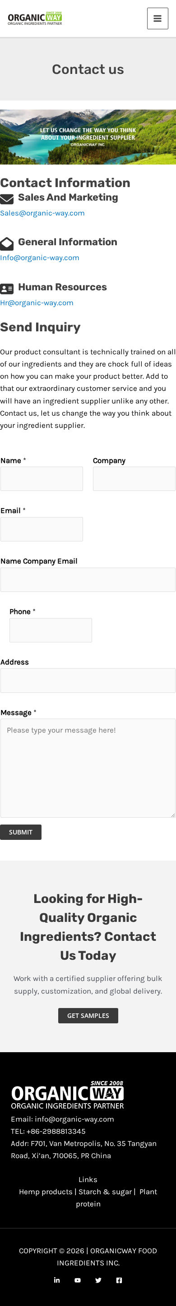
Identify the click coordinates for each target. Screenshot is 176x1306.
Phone (22, 611)
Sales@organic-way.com (42, 212)
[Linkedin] (57, 1280)
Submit (20, 832)
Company (109, 460)
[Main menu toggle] (158, 18)
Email (13, 510)
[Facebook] (119, 1280)
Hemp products (46, 1191)
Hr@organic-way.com (37, 302)
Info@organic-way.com (39, 257)
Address (14, 661)
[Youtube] (77, 1280)
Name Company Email (39, 560)
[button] (88, 1015)
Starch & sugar (105, 1191)
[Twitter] (98, 1280)
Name (13, 460)
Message (18, 712)
